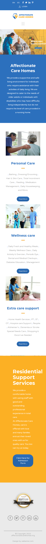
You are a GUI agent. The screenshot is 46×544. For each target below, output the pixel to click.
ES (18, 3)
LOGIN (24, 7)
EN (14, 3)
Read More (23, 199)
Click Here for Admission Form (23, 460)
